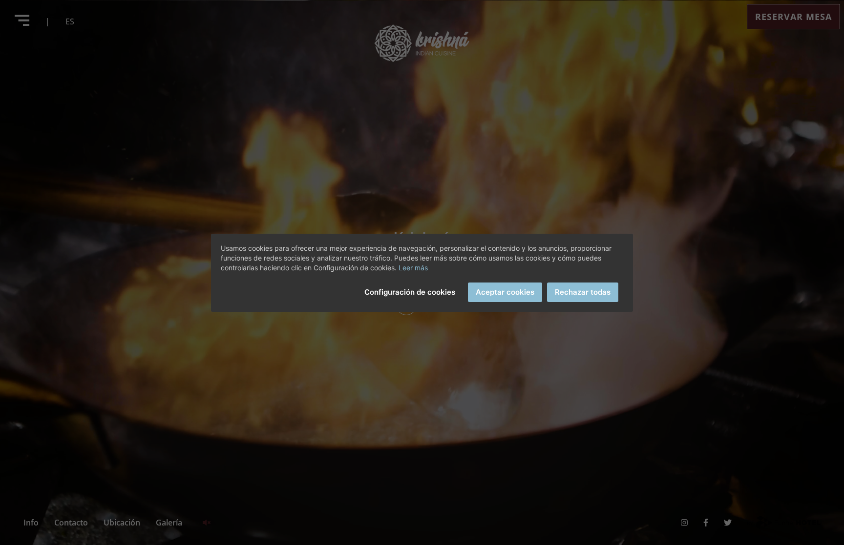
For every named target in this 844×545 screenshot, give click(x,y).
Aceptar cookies (505, 292)
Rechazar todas (583, 292)
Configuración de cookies (409, 292)
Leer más (413, 267)
